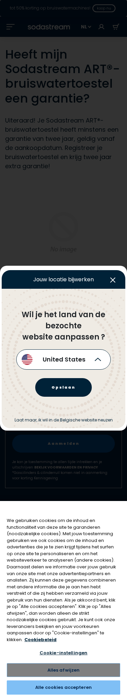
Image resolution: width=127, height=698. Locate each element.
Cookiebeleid (40, 639)
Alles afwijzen (63, 670)
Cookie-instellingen (63, 653)
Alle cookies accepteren (63, 687)
